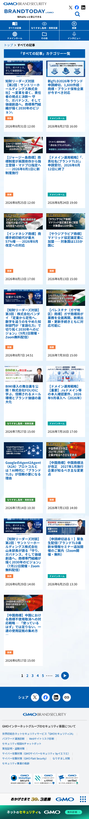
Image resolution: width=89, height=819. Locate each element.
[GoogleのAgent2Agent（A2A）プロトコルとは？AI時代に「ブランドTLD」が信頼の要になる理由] (23, 450)
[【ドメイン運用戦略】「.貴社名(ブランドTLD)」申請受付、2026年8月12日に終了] (65, 145)
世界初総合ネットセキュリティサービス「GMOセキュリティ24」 (38, 734)
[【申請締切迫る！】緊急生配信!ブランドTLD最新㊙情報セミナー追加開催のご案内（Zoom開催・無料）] (65, 526)
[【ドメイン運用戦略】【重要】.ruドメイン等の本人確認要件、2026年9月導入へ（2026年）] (65, 374)
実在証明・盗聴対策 (13, 748)
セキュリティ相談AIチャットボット (21, 743)
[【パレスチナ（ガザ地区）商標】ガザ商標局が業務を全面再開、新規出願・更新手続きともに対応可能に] (65, 298)
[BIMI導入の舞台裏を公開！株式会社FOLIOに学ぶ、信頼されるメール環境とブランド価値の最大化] (23, 374)
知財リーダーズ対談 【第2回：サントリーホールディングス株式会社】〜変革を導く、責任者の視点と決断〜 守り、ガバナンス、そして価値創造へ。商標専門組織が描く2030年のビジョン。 (23, 96)
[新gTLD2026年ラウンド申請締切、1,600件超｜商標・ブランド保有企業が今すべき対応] (65, 69)
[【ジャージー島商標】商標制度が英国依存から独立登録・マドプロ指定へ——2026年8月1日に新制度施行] (23, 145)
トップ (8, 45)
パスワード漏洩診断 (13, 739)
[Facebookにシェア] (45, 697)
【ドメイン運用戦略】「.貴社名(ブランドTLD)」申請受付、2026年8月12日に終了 (65, 163)
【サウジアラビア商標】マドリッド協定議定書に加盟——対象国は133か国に (65, 239)
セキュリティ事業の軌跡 (15, 763)
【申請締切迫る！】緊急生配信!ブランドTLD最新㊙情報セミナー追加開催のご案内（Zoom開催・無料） (65, 547)
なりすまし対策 (61, 758)
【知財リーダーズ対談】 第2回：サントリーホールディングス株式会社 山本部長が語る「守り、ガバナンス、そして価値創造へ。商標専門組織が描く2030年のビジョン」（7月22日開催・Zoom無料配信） (23, 554)
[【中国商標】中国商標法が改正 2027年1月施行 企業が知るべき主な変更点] (65, 450)
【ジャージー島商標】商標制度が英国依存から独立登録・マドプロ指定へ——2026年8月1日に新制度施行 (23, 165)
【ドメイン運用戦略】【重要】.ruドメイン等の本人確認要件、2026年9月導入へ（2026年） (65, 392)
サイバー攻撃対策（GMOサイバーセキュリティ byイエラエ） (36, 753)
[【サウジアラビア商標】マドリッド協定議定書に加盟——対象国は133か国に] (65, 221)
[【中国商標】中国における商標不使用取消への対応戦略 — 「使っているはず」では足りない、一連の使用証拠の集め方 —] (23, 603)
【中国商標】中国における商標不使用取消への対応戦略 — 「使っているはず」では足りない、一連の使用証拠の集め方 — (23, 625)
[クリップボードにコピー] (67, 697)
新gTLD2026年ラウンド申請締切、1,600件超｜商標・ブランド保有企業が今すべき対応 (65, 87)
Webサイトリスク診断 (41, 739)
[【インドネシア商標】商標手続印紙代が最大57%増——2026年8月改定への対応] (23, 221)
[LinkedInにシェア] (56, 697)
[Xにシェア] (35, 697)
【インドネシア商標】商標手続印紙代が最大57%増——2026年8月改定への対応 (23, 239)
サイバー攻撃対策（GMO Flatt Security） (25, 758)
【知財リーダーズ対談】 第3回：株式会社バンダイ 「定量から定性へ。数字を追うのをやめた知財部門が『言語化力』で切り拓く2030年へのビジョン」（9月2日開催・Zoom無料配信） (23, 323)
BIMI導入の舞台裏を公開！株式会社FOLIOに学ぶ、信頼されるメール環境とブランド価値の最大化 (23, 394)
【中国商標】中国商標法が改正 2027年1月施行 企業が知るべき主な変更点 (66, 468)
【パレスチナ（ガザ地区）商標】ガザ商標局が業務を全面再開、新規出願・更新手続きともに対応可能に (65, 318)
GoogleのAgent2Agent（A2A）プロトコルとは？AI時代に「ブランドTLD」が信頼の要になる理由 (23, 470)
